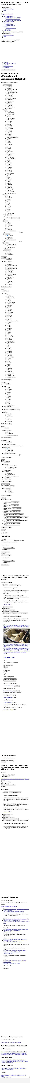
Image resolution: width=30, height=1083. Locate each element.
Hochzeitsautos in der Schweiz (13, 17)
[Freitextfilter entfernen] (17, 32)
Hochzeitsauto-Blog (11, 28)
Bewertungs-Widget (23, 1061)
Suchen (20, 32)
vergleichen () (21, 779)
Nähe (11, 82)
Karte (7, 82)
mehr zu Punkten (7, 604)
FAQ (13, 1054)
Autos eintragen (13, 1060)
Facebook (3, 1075)
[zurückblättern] (4, 624)
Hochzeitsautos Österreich (7, 1053)
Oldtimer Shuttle (7, 931)
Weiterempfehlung (16, 523)
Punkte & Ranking (10, 25)
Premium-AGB (12, 1068)
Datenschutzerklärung (21, 1068)
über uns (5, 26)
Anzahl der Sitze (15, 218)
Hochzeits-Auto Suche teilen (7, 760)
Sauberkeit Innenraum (19, 514)
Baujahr (9, 214)
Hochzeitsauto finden (8, 16)
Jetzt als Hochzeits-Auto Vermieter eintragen (11, 1042)
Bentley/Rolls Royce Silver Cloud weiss (12, 941)
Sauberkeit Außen (16, 511)
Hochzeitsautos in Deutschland (13, 20)
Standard (6, 585)
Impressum (3, 1068)
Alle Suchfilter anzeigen (6, 286)
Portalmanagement (9, 1069)
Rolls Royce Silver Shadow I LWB (11, 963)
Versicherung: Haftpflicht (9, 547)
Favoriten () (7, 779)
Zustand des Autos (17, 508)
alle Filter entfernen (5, 552)
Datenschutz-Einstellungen (21, 1054)
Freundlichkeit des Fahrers (22, 517)
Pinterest (7, 1075)
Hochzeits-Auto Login (8, 9)
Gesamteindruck (15, 502)
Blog (16, 1075)
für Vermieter (6, 22)
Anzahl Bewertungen (8, 607)
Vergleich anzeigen (8, 697)
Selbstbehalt (12, 240)
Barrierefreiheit (7, 7)
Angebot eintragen (21, 1060)
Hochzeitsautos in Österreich (13, 19)
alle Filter (3, 530)
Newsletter (12, 1075)
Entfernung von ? (7, 613)
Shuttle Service (8, 248)
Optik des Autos (15, 505)
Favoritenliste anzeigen (8, 685)
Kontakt (8, 29)
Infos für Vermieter (5, 1060)
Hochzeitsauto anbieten (8, 21)
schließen (17, 685)
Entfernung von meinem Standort (11, 611)
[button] (9, 755)
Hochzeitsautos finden (6, 1051)
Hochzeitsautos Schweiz (6, 1054)
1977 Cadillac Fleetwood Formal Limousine (13, 911)
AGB (7, 1068)
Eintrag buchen (9, 24)
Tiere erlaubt (8, 477)
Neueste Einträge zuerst (9, 610)
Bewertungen (7, 608)
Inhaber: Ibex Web (21, 1075)
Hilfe (4, 10)
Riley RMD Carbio (9, 657)
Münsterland (6, 549)
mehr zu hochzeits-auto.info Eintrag (9, 906)
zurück (2, 780)
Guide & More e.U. (8, 953)
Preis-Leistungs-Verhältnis (21, 520)
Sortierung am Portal (5, 1061)
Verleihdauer (12, 231)
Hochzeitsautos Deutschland (19, 1053)
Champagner (8, 470)
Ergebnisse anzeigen (6, 555)
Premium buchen (14, 1061)
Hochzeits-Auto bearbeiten (7, 1062)
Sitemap (3, 1069)
